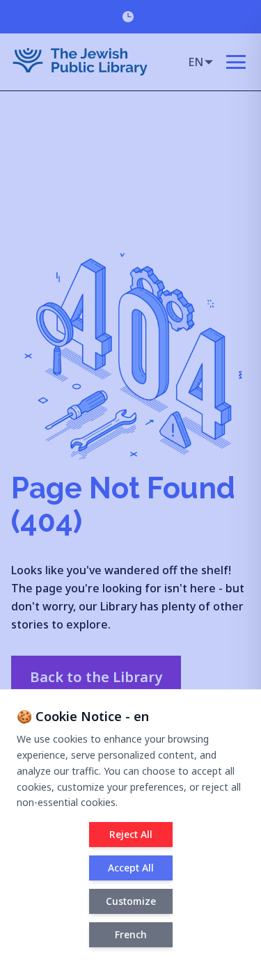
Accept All (131, 867)
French (131, 934)
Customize (131, 901)
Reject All (130, 834)
